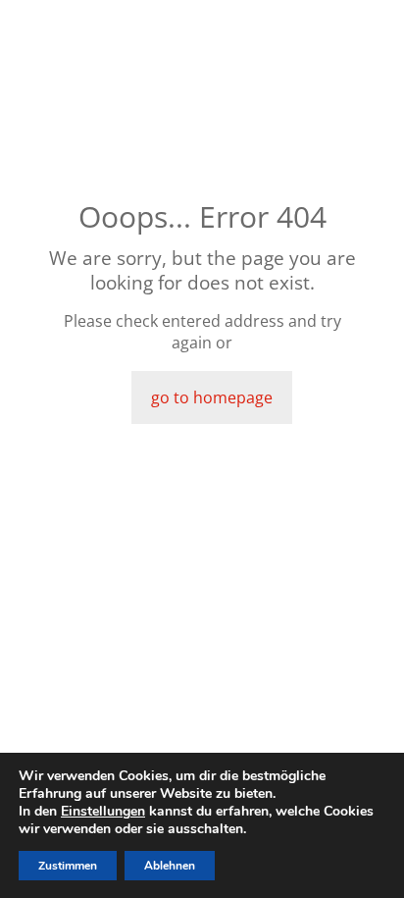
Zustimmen (67, 865)
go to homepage (212, 397)
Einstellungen (103, 811)
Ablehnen (169, 865)
